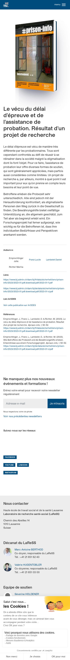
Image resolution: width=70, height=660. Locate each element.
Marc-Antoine (29, 549)
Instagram (10, 472)
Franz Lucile (35, 259)
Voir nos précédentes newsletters (22, 416)
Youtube (9, 465)
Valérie (28, 564)
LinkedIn (23, 465)
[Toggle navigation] (64, 5)
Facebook (10, 457)
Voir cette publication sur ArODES (19, 305)
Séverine (27, 594)
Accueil (5, 4)
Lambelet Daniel (54, 259)
